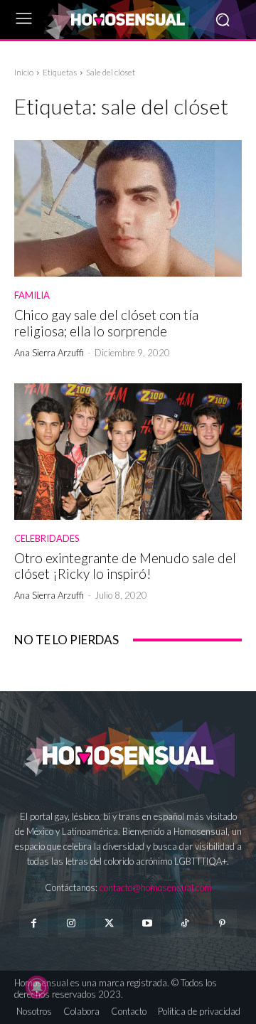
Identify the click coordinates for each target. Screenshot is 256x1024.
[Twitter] (109, 923)
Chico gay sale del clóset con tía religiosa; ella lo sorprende (106, 322)
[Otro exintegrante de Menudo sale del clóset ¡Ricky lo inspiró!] (128, 451)
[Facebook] (33, 923)
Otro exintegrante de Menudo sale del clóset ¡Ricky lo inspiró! (125, 566)
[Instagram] (71, 923)
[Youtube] (147, 923)
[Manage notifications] (37, 987)
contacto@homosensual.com (156, 887)
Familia (32, 295)
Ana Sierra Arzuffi (49, 352)
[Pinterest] (222, 923)
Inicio (23, 72)
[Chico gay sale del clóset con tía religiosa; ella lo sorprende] (128, 208)
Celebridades (47, 538)
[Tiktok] (184, 923)
